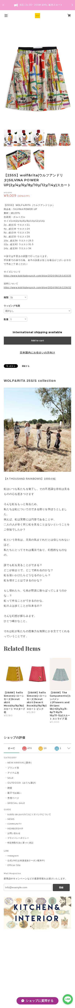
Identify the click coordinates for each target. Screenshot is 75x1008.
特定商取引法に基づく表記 (20, 842)
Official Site (14, 865)
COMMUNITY (14, 824)
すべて (11, 748)
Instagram (13, 855)
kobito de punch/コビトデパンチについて (29, 814)
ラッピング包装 (12, 305)
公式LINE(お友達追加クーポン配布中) (26, 860)
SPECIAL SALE (16, 803)
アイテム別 (13, 772)
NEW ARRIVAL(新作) (19, 762)
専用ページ (13, 798)
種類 (6, 297)
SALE (10, 777)
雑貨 (9, 787)
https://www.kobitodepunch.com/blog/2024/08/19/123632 (37, 287)
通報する (26, 366)
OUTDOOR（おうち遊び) (21, 782)
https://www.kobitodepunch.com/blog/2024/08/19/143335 (37, 276)
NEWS (11, 819)
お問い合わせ (14, 833)
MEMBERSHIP (15, 828)
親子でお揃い (14, 793)
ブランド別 (13, 767)
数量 (6, 319)
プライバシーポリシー (18, 838)
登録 (61, 887)
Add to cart (37, 340)
